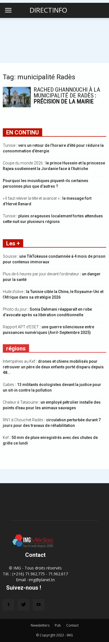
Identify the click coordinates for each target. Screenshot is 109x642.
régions (16, 348)
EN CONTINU (22, 132)
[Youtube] (38, 604)
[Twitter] (23, 604)
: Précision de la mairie (67, 95)
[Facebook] (8, 604)
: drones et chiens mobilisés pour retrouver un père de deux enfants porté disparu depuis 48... (53, 367)
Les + (13, 243)
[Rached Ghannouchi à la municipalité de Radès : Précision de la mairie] (17, 97)
